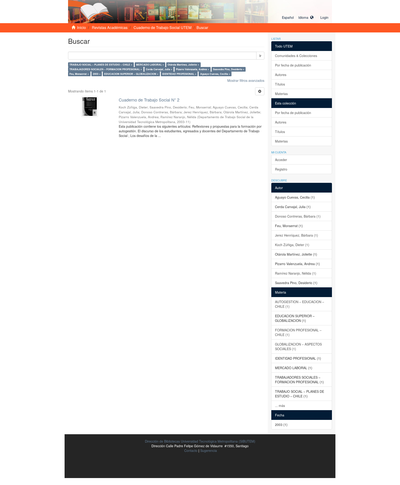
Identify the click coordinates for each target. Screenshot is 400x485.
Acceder (281, 159)
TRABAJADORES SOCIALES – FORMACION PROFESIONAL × (105, 69)
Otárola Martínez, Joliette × (183, 64)
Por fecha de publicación (293, 65)
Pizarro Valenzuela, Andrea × (192, 69)
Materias (281, 93)
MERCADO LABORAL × (150, 64)
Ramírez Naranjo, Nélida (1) (295, 273)
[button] (297, 17)
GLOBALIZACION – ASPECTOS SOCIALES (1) (298, 346)
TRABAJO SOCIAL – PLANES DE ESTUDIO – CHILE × (100, 64)
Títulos (280, 84)
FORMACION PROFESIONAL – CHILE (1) (298, 332)
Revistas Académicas (110, 27)
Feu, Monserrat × (79, 74)
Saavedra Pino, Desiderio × (228, 69)
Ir (260, 55)
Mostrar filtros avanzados (245, 80)
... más (280, 405)
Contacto (190, 450)
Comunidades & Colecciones (296, 55)
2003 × (96, 74)
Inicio (81, 27)
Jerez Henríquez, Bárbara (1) (296, 235)
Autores (280, 74)
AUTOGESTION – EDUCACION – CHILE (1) (299, 304)
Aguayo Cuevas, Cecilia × (215, 74)
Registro (281, 169)
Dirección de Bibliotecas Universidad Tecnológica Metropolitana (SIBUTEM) (200, 441)
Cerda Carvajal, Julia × (159, 69)
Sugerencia (208, 450)
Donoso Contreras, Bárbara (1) (298, 216)
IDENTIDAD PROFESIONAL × (179, 74)
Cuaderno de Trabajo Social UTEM (162, 27)
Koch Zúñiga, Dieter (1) (292, 244)
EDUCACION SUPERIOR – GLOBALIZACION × (131, 74)
